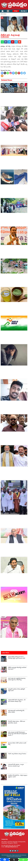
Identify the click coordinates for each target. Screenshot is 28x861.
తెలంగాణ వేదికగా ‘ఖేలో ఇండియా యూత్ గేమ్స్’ (17, 744)
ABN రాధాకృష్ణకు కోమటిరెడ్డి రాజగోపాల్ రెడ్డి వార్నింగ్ (17, 668)
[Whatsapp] (7, 73)
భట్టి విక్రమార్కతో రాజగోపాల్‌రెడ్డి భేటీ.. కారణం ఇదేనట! (16, 711)
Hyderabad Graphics (18, 856)
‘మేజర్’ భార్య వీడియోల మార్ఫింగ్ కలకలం (17, 753)
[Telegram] (21, 73)
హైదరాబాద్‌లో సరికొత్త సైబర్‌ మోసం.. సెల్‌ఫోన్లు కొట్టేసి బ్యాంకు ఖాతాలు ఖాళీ (16, 657)
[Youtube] (24, 11)
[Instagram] (26, 11)
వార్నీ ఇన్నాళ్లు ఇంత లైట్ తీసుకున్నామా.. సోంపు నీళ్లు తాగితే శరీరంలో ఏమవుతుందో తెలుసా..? (17, 733)
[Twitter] (23, 11)
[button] (8, 11)
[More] (2, 76)
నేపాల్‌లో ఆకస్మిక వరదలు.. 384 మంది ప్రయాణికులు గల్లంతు (16, 722)
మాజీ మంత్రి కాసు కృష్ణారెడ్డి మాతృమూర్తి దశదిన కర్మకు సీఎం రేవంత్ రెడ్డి (16, 679)
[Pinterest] (19, 73)
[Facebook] (21, 11)
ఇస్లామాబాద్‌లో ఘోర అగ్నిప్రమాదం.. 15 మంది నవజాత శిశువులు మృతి (16, 700)
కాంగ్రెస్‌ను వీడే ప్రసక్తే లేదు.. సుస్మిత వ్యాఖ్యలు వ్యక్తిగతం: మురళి (17, 776)
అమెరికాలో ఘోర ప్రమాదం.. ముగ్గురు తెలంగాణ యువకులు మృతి (16, 765)
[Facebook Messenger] (13, 73)
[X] (5, 73)
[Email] (16, 73)
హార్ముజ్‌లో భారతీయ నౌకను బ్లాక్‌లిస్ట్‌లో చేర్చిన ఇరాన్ (16, 690)
